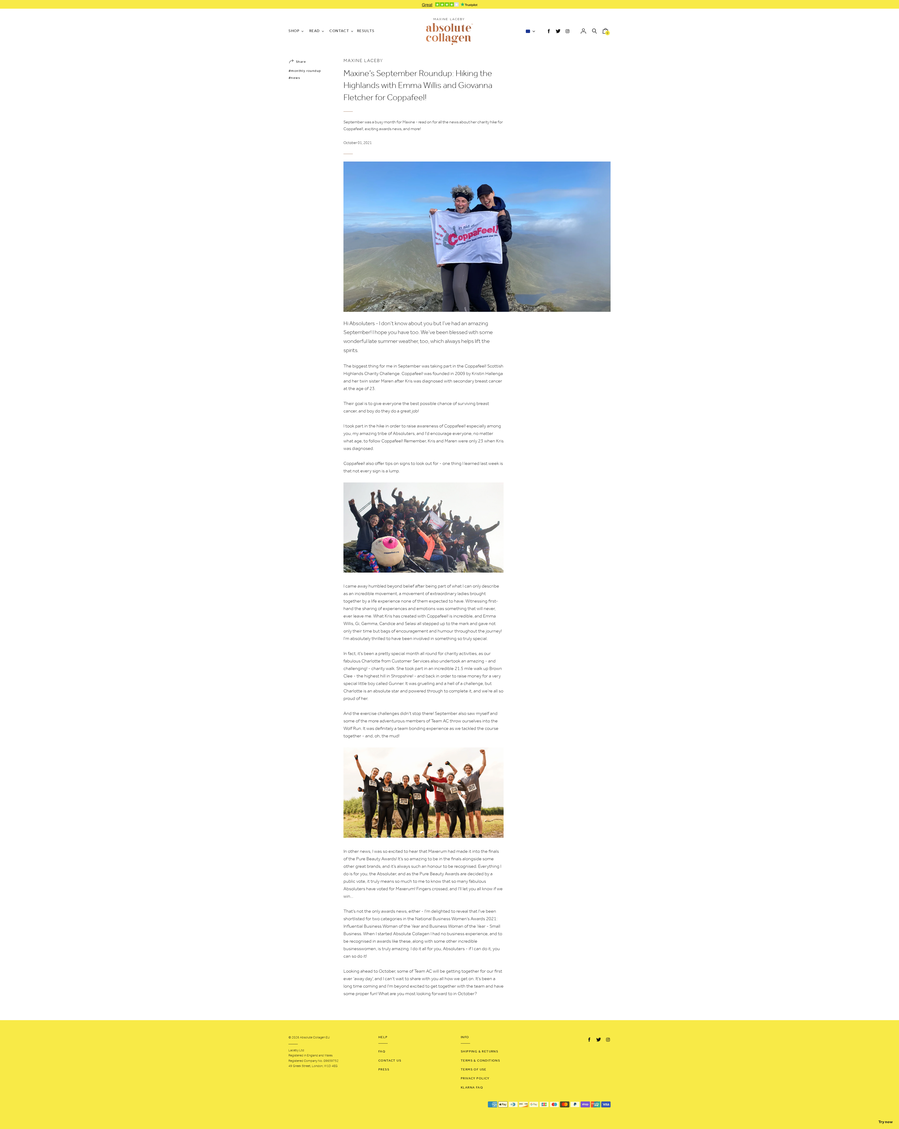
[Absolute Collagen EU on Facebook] (548, 31)
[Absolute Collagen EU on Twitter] (558, 31)
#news (294, 78)
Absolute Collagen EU (315, 1037)
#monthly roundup (304, 71)
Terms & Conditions (480, 1061)
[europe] (530, 31)
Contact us (389, 1061)
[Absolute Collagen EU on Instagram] (567, 31)
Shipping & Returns (479, 1051)
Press (383, 1069)
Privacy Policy (475, 1078)
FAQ (381, 1051)
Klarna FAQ (472, 1087)
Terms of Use (473, 1069)
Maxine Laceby (363, 61)
